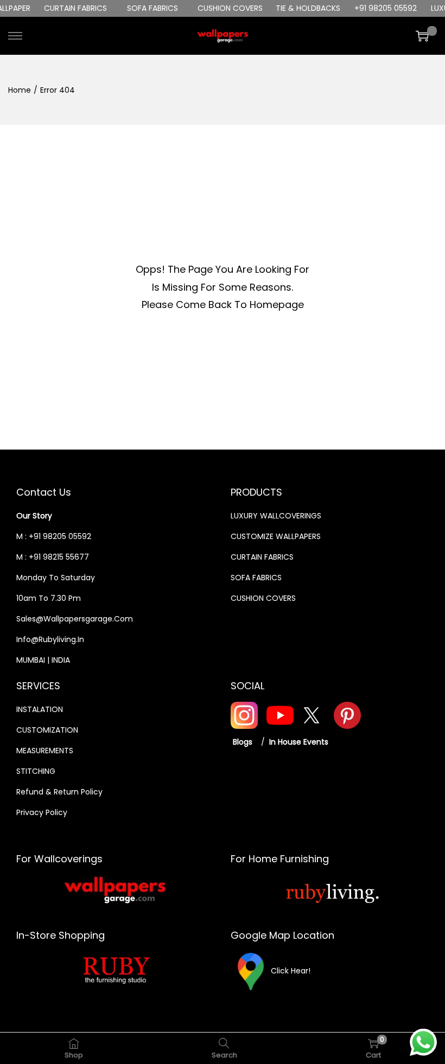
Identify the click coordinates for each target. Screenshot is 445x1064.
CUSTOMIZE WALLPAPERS (276, 536)
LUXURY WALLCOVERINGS (276, 515)
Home (19, 90)
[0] (422, 35)
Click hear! (290, 970)
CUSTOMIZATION (47, 730)
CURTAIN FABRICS (262, 557)
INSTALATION (39, 709)
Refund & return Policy (59, 791)
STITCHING (35, 771)
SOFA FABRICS (256, 577)
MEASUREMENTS (44, 750)
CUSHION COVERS (263, 598)
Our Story (34, 515)
